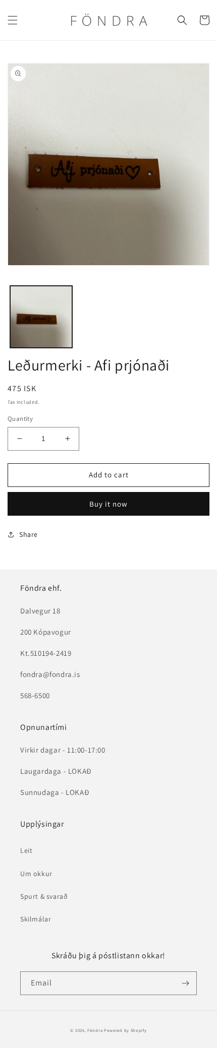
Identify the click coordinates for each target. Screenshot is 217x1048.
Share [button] (28, 534)
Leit (26, 850)
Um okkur (36, 873)
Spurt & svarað (44, 896)
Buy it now (108, 504)
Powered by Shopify (125, 1030)
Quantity (20, 418)
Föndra (94, 1030)
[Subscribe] (185, 983)
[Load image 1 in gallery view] (41, 317)
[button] (13, 20)
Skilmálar (35, 918)
